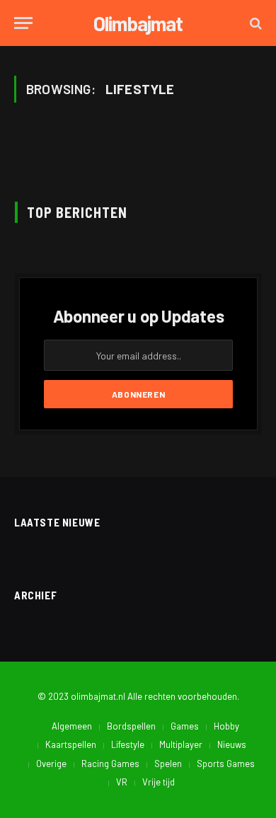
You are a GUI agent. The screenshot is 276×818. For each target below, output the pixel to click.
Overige (51, 763)
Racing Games (110, 763)
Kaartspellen (70, 744)
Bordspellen (131, 726)
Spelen (168, 763)
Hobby (226, 726)
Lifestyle (127, 744)
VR (121, 782)
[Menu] (23, 23)
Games (185, 726)
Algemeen (72, 726)
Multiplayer (180, 744)
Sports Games (226, 763)
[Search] (254, 23)
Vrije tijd (158, 782)
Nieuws (231, 744)
